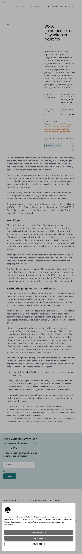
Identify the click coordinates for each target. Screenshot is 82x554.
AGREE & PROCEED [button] (39, 532)
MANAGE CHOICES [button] (38, 544)
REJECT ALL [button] (38, 538)
